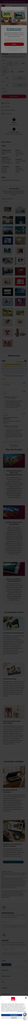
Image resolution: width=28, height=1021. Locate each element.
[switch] (24, 1019)
